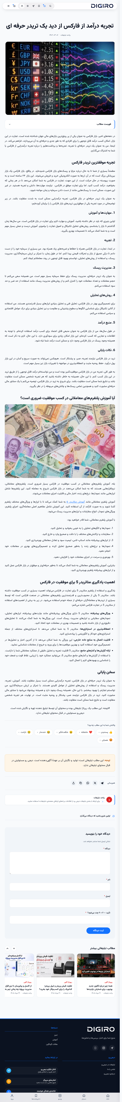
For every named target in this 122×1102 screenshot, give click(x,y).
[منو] (8, 6)
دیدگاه (106, 848)
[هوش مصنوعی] (44, 6)
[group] (60, 976)
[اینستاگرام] (104, 1048)
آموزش (55, 1039)
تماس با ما (111, 1069)
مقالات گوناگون (52, 1044)
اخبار (56, 1035)
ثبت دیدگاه (98, 931)
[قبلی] (14, 948)
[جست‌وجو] (50, 6)
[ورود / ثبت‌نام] (22, 6)
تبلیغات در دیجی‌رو (108, 1064)
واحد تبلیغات (99, 798)
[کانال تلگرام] (33, 6)
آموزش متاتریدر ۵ (76, 502)
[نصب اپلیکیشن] (95, 1048)
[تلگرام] (112, 1048)
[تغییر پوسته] (27, 6)
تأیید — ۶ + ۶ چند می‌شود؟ (97, 912)
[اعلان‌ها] (39, 6)
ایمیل (107, 896)
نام (108, 879)
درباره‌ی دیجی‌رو (109, 1073)
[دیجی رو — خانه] (102, 6)
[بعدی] (7, 948)
